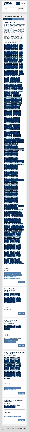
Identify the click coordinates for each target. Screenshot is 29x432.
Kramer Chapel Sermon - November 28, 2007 (11, 289)
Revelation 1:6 (7, 263)
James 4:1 (18, 247)
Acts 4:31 (11, 66)
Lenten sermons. (8, 274)
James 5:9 (12, 371)
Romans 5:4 (18, 82)
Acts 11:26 (7, 79)
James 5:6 (7, 261)
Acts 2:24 (16, 49)
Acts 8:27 (11, 68)
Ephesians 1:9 (7, 143)
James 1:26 (18, 237)
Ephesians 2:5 (14, 148)
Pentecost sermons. (9, 278)
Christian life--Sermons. (9, 416)
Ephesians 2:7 (7, 150)
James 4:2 (7, 249)
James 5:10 (17, 371)
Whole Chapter (7, 19)
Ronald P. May (7, 37)
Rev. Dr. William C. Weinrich (10, 355)
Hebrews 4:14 (7, 216)
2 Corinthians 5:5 (16, 120)
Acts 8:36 (16, 72)
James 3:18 (12, 247)
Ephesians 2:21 (15, 159)
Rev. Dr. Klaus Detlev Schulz (10, 323)
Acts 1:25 (16, 47)
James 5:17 (7, 376)
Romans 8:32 (20, 87)
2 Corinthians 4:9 (16, 108)
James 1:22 (12, 235)
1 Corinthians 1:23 (8, 94)
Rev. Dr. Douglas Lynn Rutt (11, 31)
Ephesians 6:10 (8, 195)
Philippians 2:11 (8, 209)
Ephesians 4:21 (15, 173)
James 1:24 (7, 237)
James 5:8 (7, 371)
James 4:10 (17, 253)
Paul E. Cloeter (19, 31)
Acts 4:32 (16, 66)
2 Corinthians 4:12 (8, 112)
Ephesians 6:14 (8, 199)
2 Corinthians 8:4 (8, 129)
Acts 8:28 (16, 68)
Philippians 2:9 (7, 207)
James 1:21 (7, 235)
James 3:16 (18, 246)
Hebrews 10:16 (7, 230)
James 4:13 (18, 254)
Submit (21, 8)
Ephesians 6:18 (8, 202)
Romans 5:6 (13, 84)
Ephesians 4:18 (8, 171)
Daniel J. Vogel (7, 25)
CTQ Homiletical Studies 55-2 (12, 23)
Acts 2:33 (21, 53)
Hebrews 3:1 (14, 209)
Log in (17, 3)
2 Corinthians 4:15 (16, 113)
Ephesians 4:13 (15, 166)
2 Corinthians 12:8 (16, 136)
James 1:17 (19, 232)
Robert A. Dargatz (13, 25)
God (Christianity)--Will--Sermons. (11, 340)
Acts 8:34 (7, 72)
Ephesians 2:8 (14, 150)
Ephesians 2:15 (15, 153)
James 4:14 (7, 256)
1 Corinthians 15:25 (17, 101)
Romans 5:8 (7, 86)
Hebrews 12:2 (13, 232)
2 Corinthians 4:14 (8, 113)
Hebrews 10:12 (20, 227)
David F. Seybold (13, 30)
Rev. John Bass (8, 403)
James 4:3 (12, 249)
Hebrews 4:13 (19, 214)
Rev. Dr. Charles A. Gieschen (10, 291)
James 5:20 (7, 378)
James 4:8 (7, 253)
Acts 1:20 (11, 46)
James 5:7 (17, 369)
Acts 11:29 (7, 80)
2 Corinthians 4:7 (16, 106)
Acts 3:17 (16, 56)
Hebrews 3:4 (13, 211)
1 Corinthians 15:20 (8, 98)
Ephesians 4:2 (21, 160)
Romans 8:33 (7, 89)
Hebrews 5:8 (13, 221)
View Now (21, 282)
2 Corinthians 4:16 (8, 115)
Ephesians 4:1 (14, 160)
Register (23, 3)
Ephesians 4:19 (15, 171)
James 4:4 (17, 249)
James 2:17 (7, 246)
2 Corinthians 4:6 (8, 106)
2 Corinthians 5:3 (16, 119)
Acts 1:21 (16, 46)
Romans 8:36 (7, 91)
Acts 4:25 (21, 63)
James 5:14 (7, 374)
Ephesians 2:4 (7, 148)
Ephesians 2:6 (20, 148)
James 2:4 (12, 240)
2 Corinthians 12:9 (8, 138)
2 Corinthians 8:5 (16, 129)
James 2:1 (12, 239)
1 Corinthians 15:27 (17, 103)
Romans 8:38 (20, 91)
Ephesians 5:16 (8, 181)
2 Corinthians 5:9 (16, 124)
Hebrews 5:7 (7, 221)
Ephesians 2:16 (8, 155)
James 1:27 (7, 239)
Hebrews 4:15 (13, 216)
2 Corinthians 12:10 (17, 138)
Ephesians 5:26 (8, 190)
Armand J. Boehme (15, 39)
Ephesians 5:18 (8, 183)
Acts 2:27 (11, 51)
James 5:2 (18, 258)
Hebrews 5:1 (7, 218)
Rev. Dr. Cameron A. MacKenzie (16, 29)
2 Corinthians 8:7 (16, 131)
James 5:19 (18, 376)
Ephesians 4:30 (15, 176)
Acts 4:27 (11, 65)
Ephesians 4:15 (15, 167)
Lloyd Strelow (7, 33)
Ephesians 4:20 (8, 173)
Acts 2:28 (16, 51)
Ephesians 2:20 (8, 159)
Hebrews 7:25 (7, 225)
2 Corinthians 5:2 (8, 119)
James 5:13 (18, 373)
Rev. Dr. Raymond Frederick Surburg (16, 33)
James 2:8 (7, 242)
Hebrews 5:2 (13, 218)
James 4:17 (7, 258)
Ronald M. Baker (8, 24)
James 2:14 (7, 244)
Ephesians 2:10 (8, 152)
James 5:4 (12, 260)
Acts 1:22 (21, 46)
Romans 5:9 (13, 86)
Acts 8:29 (21, 68)
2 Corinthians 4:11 (16, 110)
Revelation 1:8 (20, 263)
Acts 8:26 (7, 68)
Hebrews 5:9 (18, 221)
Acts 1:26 (21, 47)
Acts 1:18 (21, 44)
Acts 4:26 (7, 65)
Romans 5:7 (18, 84)
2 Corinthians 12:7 (8, 136)
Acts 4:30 (7, 66)
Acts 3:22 (21, 58)
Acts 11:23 (7, 77)
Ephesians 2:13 (15, 152)
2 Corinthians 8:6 (8, 131)
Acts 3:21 (16, 58)
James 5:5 (17, 260)
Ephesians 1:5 (20, 140)
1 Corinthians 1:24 (16, 94)
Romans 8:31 (13, 87)
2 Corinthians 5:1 (16, 117)
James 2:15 (12, 244)
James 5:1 (12, 258)
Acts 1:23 (7, 47)
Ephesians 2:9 (20, 150)
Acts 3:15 (11, 56)
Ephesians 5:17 (15, 181)
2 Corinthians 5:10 (8, 126)
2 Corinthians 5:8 (8, 124)
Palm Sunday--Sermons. (16, 274)
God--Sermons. (17, 416)
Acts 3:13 (21, 54)
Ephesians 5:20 (8, 185)
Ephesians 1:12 (15, 145)
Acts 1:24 (11, 47)
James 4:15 (12, 256)
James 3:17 (7, 247)
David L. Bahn (10, 36)
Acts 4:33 (21, 66)
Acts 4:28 (16, 65)
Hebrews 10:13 (7, 228)
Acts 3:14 (7, 56)
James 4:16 (18, 256)
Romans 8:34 (13, 89)
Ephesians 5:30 (8, 193)
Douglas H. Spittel (21, 24)
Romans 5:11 (7, 87)
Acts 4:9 (10, 61)
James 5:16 (18, 374)
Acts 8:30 (7, 70)
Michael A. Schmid (13, 32)
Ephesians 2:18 (8, 157)
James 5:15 (12, 374)
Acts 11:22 (17, 75)
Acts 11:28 (17, 79)
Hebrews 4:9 (13, 213)
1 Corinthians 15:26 (8, 103)
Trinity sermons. (17, 278)
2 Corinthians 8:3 (16, 127)
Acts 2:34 (7, 54)
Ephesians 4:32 (15, 178)
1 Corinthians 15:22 (8, 100)
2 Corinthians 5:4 (8, 120)
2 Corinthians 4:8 (8, 108)
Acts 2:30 (7, 53)
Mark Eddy (10, 42)
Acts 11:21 (12, 75)
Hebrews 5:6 (18, 220)
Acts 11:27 (12, 79)
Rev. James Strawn (20, 32)
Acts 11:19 (21, 73)
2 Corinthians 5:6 (8, 122)
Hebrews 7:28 (7, 227)
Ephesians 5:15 (21, 180)
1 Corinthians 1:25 (8, 96)
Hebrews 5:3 (18, 218)
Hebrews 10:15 (21, 228)
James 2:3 (7, 240)
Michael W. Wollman (15, 42)
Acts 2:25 (21, 49)
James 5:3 (7, 260)
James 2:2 (18, 239)
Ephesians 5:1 (7, 180)
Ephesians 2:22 (8, 160)
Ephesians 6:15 (15, 199)
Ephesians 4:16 (8, 169)
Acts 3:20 (11, 58)
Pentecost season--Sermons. (10, 276)
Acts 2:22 (7, 49)
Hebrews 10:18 (21, 230)
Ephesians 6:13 (15, 197)
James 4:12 (12, 254)
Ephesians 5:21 (15, 185)
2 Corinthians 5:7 (16, 122)
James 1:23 (18, 235)
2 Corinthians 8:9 (16, 133)
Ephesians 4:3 (7, 162)
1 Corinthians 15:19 (17, 96)
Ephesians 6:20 (8, 204)
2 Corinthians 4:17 (16, 115)
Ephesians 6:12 (8, 197)
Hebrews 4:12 (13, 214)
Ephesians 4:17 (15, 169)
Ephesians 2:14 (8, 153)
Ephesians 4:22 (8, 174)
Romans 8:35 (20, 89)
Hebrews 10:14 (14, 228)
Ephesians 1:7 (14, 141)
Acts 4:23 (11, 63)
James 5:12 (12, 373)
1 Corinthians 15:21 (17, 98)
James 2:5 (17, 240)
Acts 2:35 (11, 54)
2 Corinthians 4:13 (16, 112)
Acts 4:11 (20, 61)
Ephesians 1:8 (20, 141)
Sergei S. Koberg (10, 38)
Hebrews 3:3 (7, 211)
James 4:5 (7, 251)
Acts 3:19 (7, 58)
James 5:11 (7, 373)
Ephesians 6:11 (15, 195)
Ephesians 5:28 (8, 192)
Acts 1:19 (7, 46)
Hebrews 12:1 (7, 232)
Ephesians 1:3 (7, 140)
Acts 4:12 (7, 63)
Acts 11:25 (17, 77)
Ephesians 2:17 (15, 155)
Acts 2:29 (21, 51)
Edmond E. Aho (16, 28)
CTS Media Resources (8, 4)
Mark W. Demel (15, 24)
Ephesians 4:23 (15, 174)
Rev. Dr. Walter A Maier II (11, 26)
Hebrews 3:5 (18, 211)
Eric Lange (10, 39)
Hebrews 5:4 (7, 220)
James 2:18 (12, 246)
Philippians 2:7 (14, 206)
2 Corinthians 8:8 (8, 133)
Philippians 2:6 (7, 206)
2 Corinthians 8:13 (8, 134)
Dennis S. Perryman (12, 35)
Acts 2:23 (11, 49)
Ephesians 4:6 (7, 164)
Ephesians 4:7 (14, 164)
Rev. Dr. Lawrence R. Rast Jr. (15, 37)
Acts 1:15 (7, 44)
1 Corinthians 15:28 (8, 105)
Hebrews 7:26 (13, 225)
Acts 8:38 (7, 73)
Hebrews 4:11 (7, 214)
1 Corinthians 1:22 (14, 93)
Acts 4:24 (16, 63)
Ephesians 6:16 (8, 200)
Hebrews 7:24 (19, 223)
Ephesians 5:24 (8, 188)
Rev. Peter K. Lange (10, 41)
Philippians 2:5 (14, 204)
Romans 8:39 (7, 93)
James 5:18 (12, 376)
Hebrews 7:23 (13, 223)
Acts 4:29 (21, 65)
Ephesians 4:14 (8, 167)
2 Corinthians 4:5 (17, 105)
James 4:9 (12, 253)
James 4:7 (17, 251)
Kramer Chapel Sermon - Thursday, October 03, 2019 (14, 353)
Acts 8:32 (16, 70)
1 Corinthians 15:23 (17, 100)
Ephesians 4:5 (20, 162)
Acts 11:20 (7, 75)
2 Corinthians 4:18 (8, 117)
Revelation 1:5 (19, 261)
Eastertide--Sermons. (16, 273)
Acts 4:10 (15, 61)
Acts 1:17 (16, 44)
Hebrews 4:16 (19, 216)
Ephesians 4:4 (14, 162)
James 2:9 (12, 242)
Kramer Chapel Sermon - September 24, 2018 (11, 321)
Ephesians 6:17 (15, 200)
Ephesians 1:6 (7, 141)
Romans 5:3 (13, 82)
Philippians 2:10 (14, 207)
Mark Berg (6, 35)
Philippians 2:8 (21, 206)
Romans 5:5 (7, 84)
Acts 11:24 (12, 77)
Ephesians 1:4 (14, 140)
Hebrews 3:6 (7, 213)
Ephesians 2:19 (15, 157)
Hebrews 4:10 (18, 213)
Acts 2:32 (16, 53)
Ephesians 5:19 (15, 183)
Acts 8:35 (11, 72)
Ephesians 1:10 (14, 143)
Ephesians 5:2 (14, 180)
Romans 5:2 (7, 82)
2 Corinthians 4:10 (8, 110)
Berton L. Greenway (17, 38)
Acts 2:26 (7, 51)
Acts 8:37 (21, 72)
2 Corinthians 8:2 (8, 127)
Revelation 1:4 (12, 261)
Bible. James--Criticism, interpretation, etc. (13, 338)
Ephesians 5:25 (15, 188)
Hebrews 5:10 (7, 223)
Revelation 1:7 (14, 263)
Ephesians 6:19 (15, 202)
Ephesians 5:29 (15, 192)
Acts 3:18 (21, 56)
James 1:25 (12, 237)
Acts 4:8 (6, 61)
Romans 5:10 (19, 86)
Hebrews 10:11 (14, 227)
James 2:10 (17, 242)
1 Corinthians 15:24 (8, 101)
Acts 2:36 (16, 54)
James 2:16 (18, 244)
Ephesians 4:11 (21, 164)
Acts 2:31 (11, 53)
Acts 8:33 (21, 70)
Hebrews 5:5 (13, 220)
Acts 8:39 (11, 73)
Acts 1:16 (11, 44)
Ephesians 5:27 (15, 190)
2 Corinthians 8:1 (16, 126)
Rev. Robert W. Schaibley (17, 36)
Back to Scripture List (18, 19)
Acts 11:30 (12, 80)
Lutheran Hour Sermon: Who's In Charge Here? (13, 400)
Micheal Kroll (16, 41)
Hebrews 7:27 (19, 225)
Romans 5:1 (17, 80)
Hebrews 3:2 (20, 209)
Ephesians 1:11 (8, 145)
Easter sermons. (8, 273)
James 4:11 (7, 254)
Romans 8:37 (13, 91)
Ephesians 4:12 (8, 166)
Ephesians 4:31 (8, 178)
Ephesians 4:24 (8, 176)
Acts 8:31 (11, 70)
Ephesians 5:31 (15, 193)
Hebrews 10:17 (14, 230)
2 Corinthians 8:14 (16, 134)
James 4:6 (12, 251)
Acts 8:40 (16, 73)
